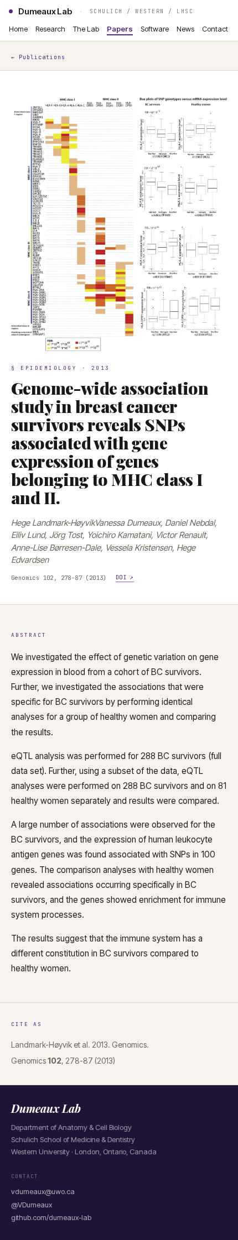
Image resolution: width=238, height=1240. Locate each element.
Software (155, 28)
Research (50, 28)
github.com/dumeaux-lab (51, 1217)
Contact (215, 28)
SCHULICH (106, 11)
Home (18, 28)
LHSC (185, 11)
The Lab (86, 28)
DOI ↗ (125, 577)
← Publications (38, 57)
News (185, 28)
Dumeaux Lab (45, 11)
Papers (120, 28)
